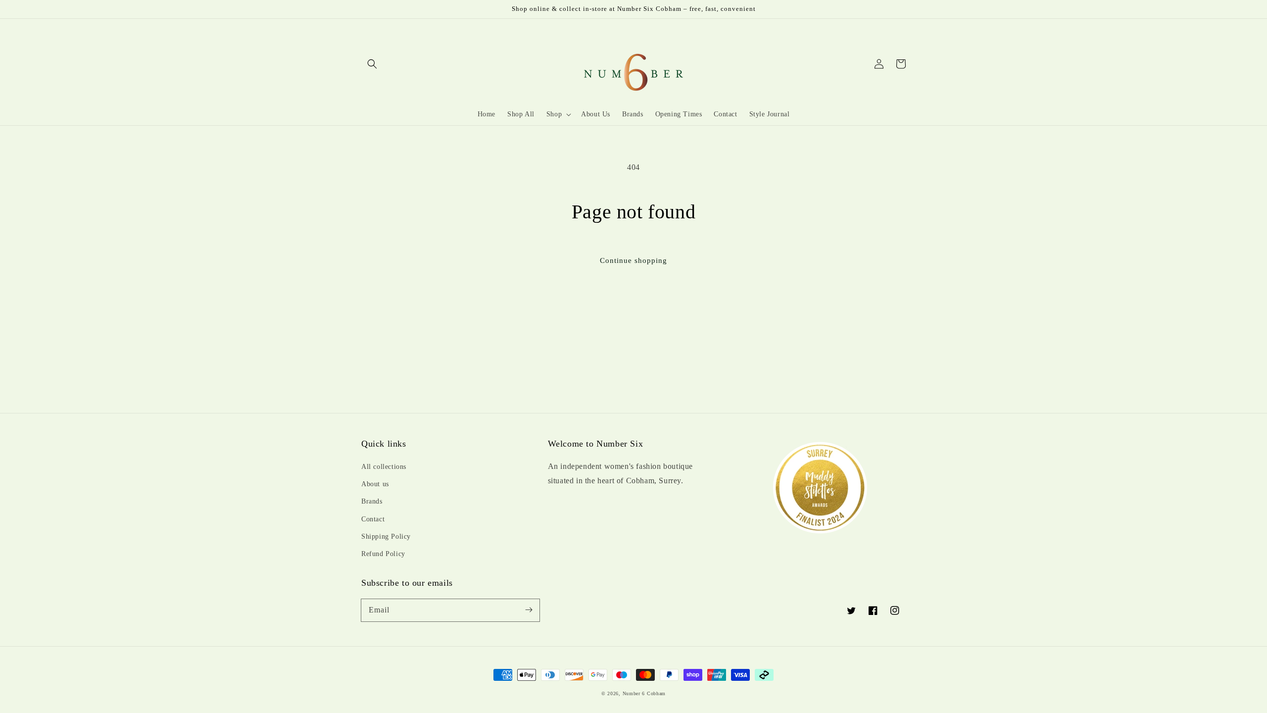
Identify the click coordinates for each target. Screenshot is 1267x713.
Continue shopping (633, 260)
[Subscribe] (528, 610)
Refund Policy (383, 554)
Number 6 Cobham (644, 693)
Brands (372, 501)
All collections (383, 466)
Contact (373, 519)
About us (375, 484)
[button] (372, 64)
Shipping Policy (386, 536)
